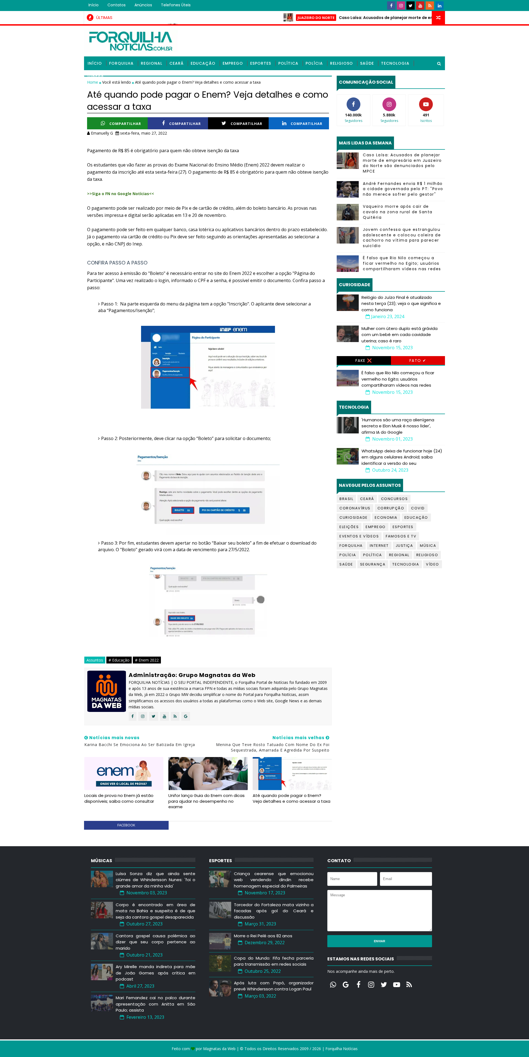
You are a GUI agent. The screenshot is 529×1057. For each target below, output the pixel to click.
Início (93, 5)
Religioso (341, 63)
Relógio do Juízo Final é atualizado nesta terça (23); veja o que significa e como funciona (401, 303)
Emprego (233, 63)
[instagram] (401, 5)
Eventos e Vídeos (359, 536)
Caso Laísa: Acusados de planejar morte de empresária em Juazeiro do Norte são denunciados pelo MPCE (402, 163)
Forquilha (121, 63)
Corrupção (390, 508)
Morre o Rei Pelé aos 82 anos (263, 936)
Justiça (404, 545)
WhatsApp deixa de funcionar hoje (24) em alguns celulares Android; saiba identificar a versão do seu (401, 457)
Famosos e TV (401, 536)
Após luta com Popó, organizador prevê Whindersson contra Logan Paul (274, 986)
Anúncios (143, 5)
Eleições (349, 526)
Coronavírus (355, 508)
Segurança (373, 564)
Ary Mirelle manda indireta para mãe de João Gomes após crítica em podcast (155, 973)
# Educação (119, 660)
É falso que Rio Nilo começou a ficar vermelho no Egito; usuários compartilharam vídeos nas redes (402, 263)
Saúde (367, 63)
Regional (151, 63)
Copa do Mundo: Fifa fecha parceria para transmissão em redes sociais (274, 961)
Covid (418, 508)
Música (428, 545)
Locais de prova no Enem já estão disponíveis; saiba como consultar (119, 798)
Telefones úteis (176, 5)
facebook (126, 825)
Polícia (314, 63)
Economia (386, 517)
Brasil (346, 498)
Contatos (116, 5)
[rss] (430, 5)
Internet (379, 545)
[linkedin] (439, 5)
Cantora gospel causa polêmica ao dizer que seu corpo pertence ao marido (155, 942)
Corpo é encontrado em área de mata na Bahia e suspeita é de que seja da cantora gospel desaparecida (155, 911)
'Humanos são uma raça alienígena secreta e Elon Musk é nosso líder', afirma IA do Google (397, 426)
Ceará (176, 63)
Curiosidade (353, 517)
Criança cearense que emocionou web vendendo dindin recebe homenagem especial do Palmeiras (274, 880)
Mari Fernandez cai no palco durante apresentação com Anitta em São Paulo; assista (155, 1004)
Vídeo (432, 564)
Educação (203, 63)
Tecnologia (395, 63)
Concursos (394, 498)
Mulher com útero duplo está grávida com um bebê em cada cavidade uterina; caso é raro (399, 335)
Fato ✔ (418, 360)
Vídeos (96, 77)
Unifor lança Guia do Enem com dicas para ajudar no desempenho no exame (206, 801)
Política (288, 63)
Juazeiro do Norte (292, 17)
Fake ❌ (363, 360)
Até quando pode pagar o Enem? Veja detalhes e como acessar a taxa (291, 798)
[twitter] (410, 5)
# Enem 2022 (147, 660)
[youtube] (420, 5)
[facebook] (391, 5)
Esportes (260, 63)
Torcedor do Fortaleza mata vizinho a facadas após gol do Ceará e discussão (274, 911)
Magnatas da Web (219, 1048)
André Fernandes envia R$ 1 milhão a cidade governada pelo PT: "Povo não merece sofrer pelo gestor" (403, 189)
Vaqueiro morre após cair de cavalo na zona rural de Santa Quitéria (398, 212)
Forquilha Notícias (341, 1048)
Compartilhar (125, 123)
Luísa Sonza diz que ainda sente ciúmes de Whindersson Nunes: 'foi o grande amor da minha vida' (155, 880)
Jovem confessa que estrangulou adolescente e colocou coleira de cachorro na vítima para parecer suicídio (402, 237)
